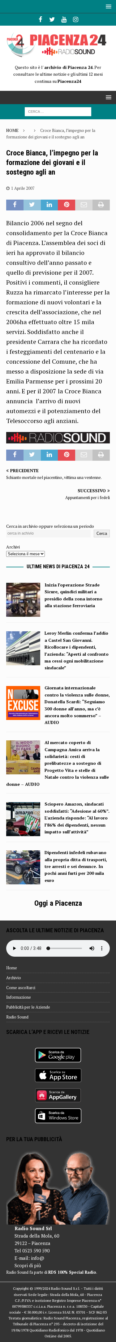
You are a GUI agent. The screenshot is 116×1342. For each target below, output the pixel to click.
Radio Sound (17, 1017)
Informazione (18, 997)
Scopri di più (28, 1265)
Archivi (13, 547)
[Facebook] (40, 19)
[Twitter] (52, 19)
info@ (37, 1258)
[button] (107, 6)
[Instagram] (75, 19)
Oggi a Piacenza (58, 903)
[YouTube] (63, 19)
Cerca (102, 533)
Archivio (13, 977)
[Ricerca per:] (58, 111)
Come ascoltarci (20, 987)
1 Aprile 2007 (23, 188)
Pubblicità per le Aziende (28, 1007)
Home (11, 968)
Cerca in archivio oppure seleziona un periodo (50, 526)
